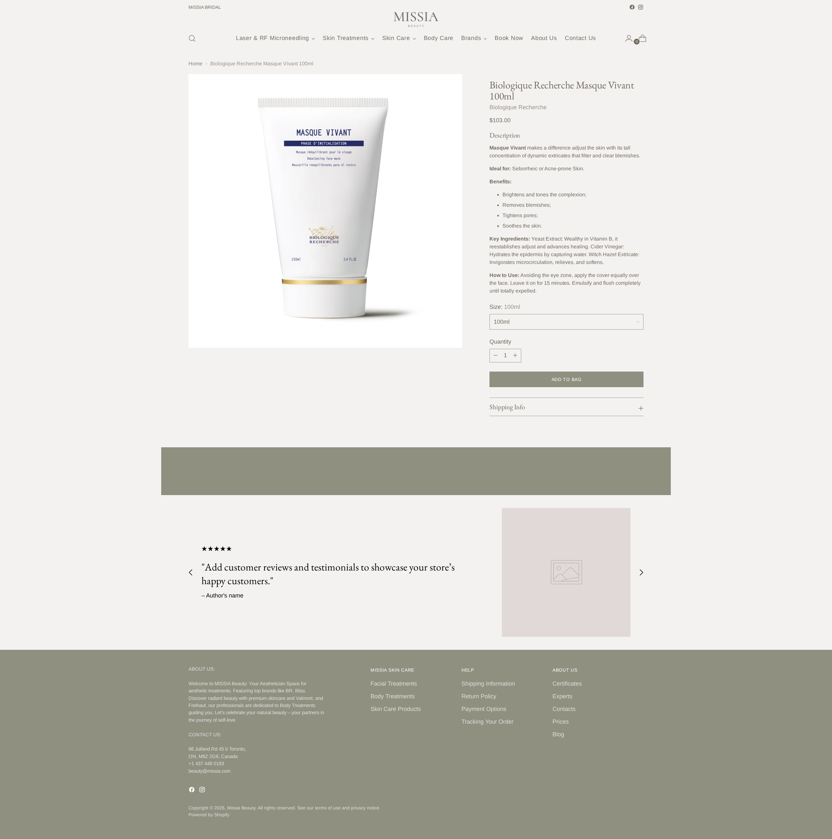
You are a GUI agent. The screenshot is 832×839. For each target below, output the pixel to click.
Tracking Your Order (488, 721)
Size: (504, 307)
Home (195, 63)
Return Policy (479, 696)
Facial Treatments (393, 683)
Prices (560, 721)
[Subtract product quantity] (495, 355)
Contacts (564, 709)
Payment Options (484, 709)
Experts (562, 696)
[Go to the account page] (626, 38)
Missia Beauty (241, 807)
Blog (558, 734)
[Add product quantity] (515, 355)
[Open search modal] (192, 38)
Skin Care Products (395, 709)
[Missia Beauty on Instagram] (641, 7)
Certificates (567, 683)
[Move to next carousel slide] (638, 472)
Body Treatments (392, 696)
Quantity (500, 341)
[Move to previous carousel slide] (623, 472)
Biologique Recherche (518, 107)
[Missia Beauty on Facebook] (632, 7)
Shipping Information (488, 683)
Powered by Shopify (208, 814)
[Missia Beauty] (416, 19)
